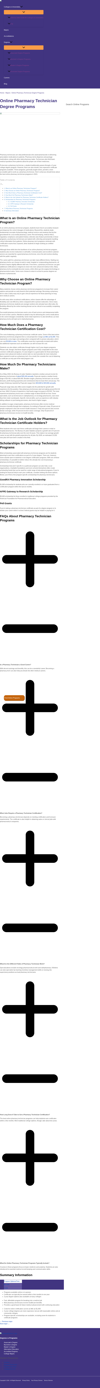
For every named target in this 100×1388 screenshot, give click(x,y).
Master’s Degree (9, 1347)
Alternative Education (11, 1349)
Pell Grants (13, 206)
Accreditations (9, 36)
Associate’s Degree (10, 1342)
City (11, 24)
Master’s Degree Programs (19, 65)
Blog (5, 84)
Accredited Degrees (11, 1351)
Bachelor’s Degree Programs (20, 59)
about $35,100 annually (25, 376)
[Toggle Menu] (23, 12)
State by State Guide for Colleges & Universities (26, 17)
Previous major (6, 1321)
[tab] (30, 598)
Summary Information (12, 211)
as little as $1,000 (49, 337)
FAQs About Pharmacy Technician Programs (19, 208)
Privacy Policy (26, 1380)
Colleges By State (10, 1367)
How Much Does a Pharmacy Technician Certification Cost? (23, 193)
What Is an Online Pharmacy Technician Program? (21, 188)
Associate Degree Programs (20, 53)
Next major (4, 1324)
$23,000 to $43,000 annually (46, 383)
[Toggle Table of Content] (1, 184)
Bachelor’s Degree (10, 1345)
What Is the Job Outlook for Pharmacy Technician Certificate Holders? (27, 197)
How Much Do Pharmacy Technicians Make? (19, 195)
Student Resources (10, 1364)
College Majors (9, 1354)
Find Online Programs (12, 698)
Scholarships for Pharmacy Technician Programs (20, 199)
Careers (6, 78)
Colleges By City (10, 1369)
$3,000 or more (11, 341)
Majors (6, 30)
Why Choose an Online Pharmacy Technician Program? (22, 190)
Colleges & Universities (12, 7)
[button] (21, 7)
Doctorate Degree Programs (20, 71)
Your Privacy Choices (36, 1380)
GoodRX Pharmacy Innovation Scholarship (22, 201)
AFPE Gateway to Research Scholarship (21, 204)
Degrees (7, 42)
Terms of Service (48, 1380)
